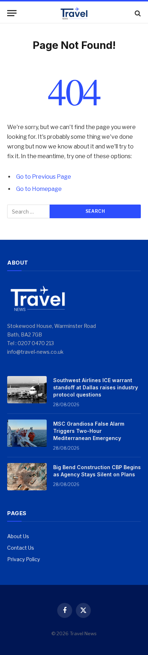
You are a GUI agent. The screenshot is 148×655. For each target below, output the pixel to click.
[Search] (137, 13)
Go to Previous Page (43, 176)
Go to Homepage (39, 188)
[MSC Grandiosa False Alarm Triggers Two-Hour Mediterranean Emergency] (27, 433)
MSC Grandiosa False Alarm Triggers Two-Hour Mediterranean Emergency (88, 431)
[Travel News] (74, 13)
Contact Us (20, 548)
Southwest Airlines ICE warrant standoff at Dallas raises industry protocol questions (95, 387)
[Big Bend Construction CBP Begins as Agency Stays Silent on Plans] (27, 476)
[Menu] (12, 13)
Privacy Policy (23, 559)
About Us (18, 536)
